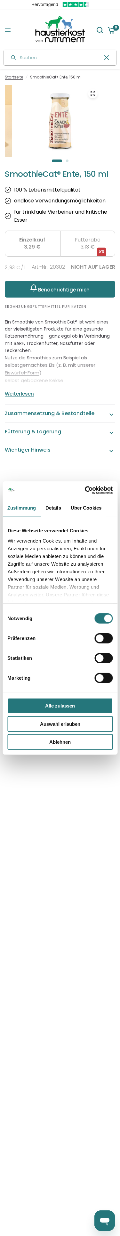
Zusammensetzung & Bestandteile (49, 413)
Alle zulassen (60, 705)
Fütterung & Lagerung (33, 431)
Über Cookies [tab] (86, 508)
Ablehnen (60, 742)
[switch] (103, 638)
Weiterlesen (19, 393)
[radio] (32, 244)
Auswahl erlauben (60, 723)
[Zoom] (93, 93)
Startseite (14, 77)
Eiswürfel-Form (22, 372)
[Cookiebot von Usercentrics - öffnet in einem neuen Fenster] (85, 490)
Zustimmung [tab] (21, 508)
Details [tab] (53, 508)
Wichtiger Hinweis (28, 450)
